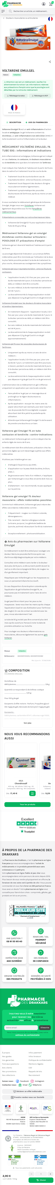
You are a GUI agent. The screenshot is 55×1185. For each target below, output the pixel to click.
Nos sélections (8, 1075)
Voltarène (16, 75)
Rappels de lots (35, 1071)
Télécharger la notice (17, 96)
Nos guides (7, 1056)
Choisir (43, 1180)
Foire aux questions (10, 1064)
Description (15, 122)
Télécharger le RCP (41, 96)
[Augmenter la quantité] (50, 1174)
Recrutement (34, 1075)
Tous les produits (27, 804)
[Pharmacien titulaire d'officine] (14, 1160)
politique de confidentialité (27, 1035)
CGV (30, 1068)
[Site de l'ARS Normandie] (47, 1108)
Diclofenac (29, 205)
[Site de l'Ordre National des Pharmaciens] (20, 1108)
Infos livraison (35, 1056)
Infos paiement (35, 1053)
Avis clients (7, 1068)
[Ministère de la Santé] (7, 1108)
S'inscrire (45, 1027)
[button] (50, 61)
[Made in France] (15, 109)
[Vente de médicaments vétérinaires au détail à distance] (40, 1160)
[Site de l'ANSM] (34, 1108)
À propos (6, 1053)
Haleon (5, 75)
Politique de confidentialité (40, 1060)
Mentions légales (36, 1064)
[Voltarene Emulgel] (27, 40)
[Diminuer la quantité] (31, 1174)
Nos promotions (9, 1071)
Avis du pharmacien (38, 122)
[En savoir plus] (50, 19)
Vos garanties (8, 1060)
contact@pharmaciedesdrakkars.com (31, 1152)
